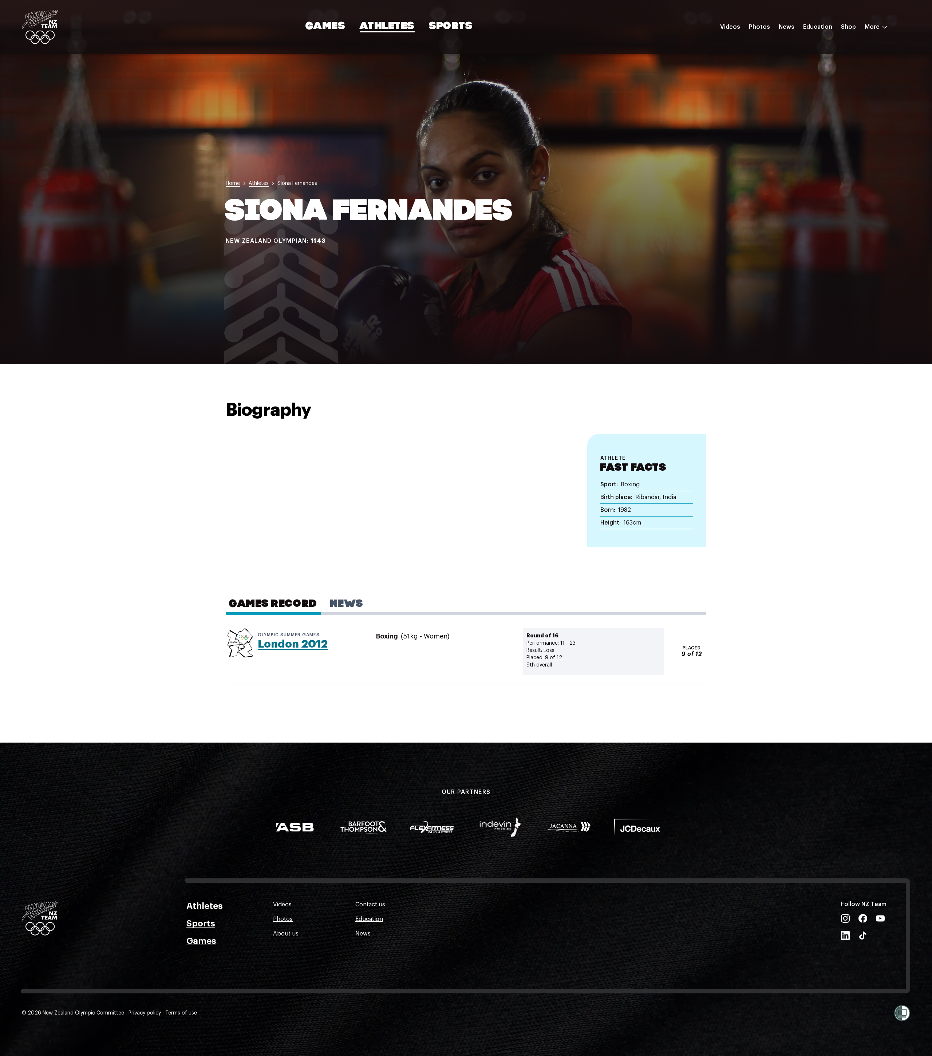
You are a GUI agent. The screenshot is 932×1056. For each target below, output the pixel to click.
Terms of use (181, 1013)
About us (286, 934)
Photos (759, 27)
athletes (259, 183)
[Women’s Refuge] (902, 1013)
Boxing (387, 636)
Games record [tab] (273, 604)
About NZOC (820, 48)
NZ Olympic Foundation (836, 107)
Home (233, 183)
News (786, 27)
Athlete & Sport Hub (831, 63)
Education (817, 27)
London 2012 (293, 643)
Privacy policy (145, 1013)
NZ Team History (826, 77)
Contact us (370, 904)
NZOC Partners (823, 92)
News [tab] (346, 604)
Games (325, 26)
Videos (730, 27)
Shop (848, 27)
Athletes (387, 26)
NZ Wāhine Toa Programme (840, 121)
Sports (451, 26)
